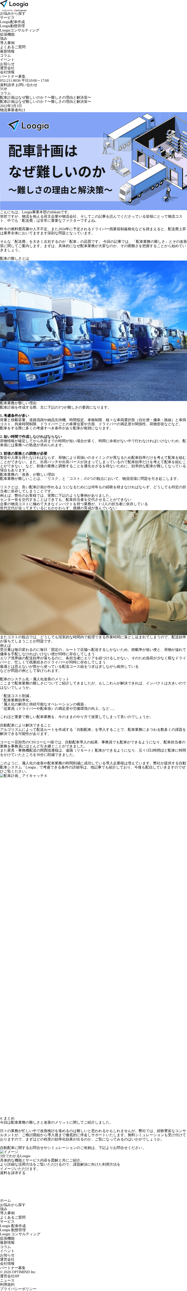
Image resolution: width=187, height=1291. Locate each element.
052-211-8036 (10, 80)
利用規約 (7, 1284)
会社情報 (7, 72)
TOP (3, 89)
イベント (7, 59)
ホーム (5, 1200)
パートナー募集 (13, 76)
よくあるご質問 (13, 47)
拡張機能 (7, 34)
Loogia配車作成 (12, 22)
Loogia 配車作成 (13, 1226)
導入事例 (7, 43)
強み (3, 38)
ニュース (7, 1280)
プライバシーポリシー (18, 1289)
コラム (5, 55)
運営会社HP (9, 1276)
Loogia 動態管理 (13, 1230)
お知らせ (7, 64)
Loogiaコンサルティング (19, 30)
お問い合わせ (26, 85)
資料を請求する (13, 1173)
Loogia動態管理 (12, 26)
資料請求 (8, 85)
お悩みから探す (13, 13)
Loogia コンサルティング (20, 1234)
